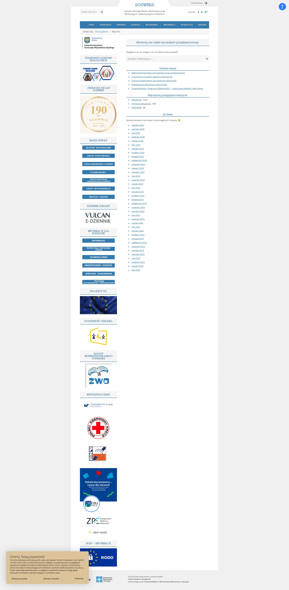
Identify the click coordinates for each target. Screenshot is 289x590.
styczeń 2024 (138, 230)
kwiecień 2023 (138, 262)
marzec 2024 (137, 222)
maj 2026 (136, 133)
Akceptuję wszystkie (19, 578)
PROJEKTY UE (187, 24)
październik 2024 (139, 203)
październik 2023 (139, 242)
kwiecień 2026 (138, 136)
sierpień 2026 (138, 125)
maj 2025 (136, 176)
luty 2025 (136, 187)
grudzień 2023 (138, 234)
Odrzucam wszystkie (51, 578)
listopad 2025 (138, 156)
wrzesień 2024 (138, 207)
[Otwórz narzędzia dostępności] (282, 6)
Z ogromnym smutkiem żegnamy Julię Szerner (152, 76)
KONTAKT (202, 24)
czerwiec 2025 (138, 172)
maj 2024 (136, 215)
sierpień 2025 (138, 168)
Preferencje (79, 578)
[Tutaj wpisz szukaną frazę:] (89, 11)
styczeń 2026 (138, 148)
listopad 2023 (138, 238)
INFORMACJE (170, 24)
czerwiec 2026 (138, 129)
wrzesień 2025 (138, 164)
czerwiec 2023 (138, 254)
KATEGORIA (137, 107)
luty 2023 (136, 269)
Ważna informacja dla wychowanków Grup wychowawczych (158, 72)
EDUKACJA (135, 24)
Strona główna (101, 31)
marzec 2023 (137, 266)
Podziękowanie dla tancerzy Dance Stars (149, 84)
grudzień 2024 (138, 195)
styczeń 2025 (138, 191)
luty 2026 (136, 144)
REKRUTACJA (105, 24)
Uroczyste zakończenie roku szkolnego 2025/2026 (154, 80)
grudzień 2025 (138, 152)
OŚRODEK (121, 24)
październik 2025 (139, 160)
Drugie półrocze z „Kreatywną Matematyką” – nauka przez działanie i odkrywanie (167, 88)
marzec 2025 (137, 183)
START (91, 24)
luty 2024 (136, 226)
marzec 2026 (137, 140)
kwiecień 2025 (138, 179)
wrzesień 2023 (138, 246)
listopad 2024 (138, 199)
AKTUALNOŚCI (151, 24)
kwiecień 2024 (138, 219)
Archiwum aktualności (141, 103)
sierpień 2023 (138, 250)
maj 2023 (136, 258)
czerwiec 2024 (138, 211)
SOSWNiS (144, 5)
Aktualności (137, 99)
